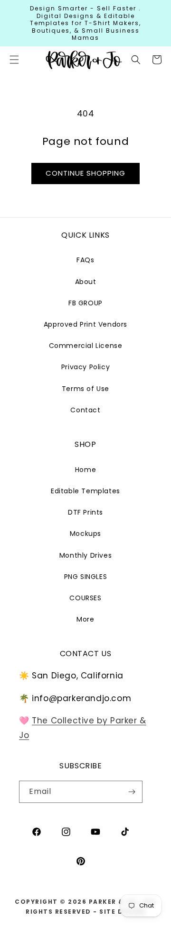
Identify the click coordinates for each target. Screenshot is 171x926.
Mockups (85, 533)
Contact (85, 410)
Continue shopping (85, 173)
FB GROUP (85, 303)
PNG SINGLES (85, 576)
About (85, 281)
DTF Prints (85, 512)
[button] (135, 59)
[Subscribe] (131, 792)
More (85, 619)
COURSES (85, 598)
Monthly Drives (85, 555)
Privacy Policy (85, 367)
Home (85, 469)
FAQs (85, 260)
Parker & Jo (112, 902)
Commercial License (86, 345)
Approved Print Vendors (85, 324)
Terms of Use (85, 388)
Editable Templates (85, 491)
